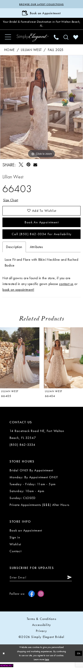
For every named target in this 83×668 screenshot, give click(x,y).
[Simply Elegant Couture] (32, 37)
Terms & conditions (41, 619)
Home (9, 49)
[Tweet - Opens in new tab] (21, 164)
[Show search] (66, 37)
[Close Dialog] (4, 653)
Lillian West (31, 49)
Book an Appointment (42, 222)
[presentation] (19, 357)
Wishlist (15, 544)
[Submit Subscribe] (68, 577)
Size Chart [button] (10, 200)
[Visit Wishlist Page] (76, 37)
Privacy (41, 631)
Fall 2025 (56, 49)
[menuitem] (8, 37)
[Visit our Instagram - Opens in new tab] (41, 594)
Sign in (15, 537)
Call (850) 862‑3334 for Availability (41, 234)
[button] (8, 37)
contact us (66, 283)
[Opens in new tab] (6, 665)
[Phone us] (56, 37)
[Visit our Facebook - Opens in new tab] (31, 594)
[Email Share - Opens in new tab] (35, 164)
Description (14, 246)
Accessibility (41, 625)
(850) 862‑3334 (22, 444)
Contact (15, 551)
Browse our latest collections (41, 4)
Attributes (36, 246)
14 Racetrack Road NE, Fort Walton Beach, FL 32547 (37, 434)
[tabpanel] (41, 107)
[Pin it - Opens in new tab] (28, 164)
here (47, 659)
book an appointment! (18, 289)
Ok (79, 653)
